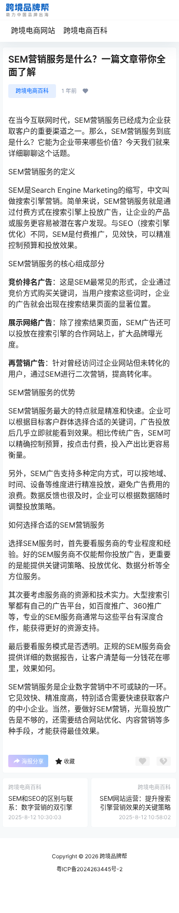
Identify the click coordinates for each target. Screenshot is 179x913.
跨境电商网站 (33, 30)
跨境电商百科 (85, 30)
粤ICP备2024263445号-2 (89, 869)
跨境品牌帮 (112, 856)
